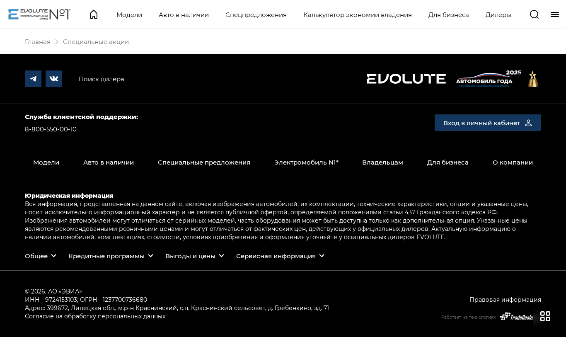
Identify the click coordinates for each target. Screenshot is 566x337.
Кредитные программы (106, 256)
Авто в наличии (184, 14)
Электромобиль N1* (306, 162)
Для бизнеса (448, 14)
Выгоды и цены (190, 256)
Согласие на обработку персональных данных (95, 316)
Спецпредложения (256, 14)
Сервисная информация (276, 256)
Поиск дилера (101, 79)
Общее (36, 256)
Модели (129, 14)
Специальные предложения (204, 162)
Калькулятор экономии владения (357, 14)
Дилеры (498, 14)
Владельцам (382, 162)
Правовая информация (505, 299)
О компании (513, 162)
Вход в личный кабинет (481, 123)
